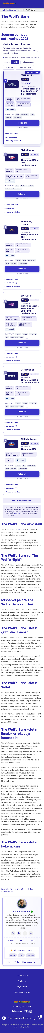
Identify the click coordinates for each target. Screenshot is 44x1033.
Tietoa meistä (22, 976)
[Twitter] (13, 933)
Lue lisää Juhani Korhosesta (20, 962)
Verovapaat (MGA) (24, 67)
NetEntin (21, 529)
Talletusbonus (27, 62)
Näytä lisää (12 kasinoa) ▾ (22, 500)
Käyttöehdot (22, 987)
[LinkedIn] (19, 933)
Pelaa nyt (22, 123)
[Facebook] (25, 933)
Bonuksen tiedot (12, 133)
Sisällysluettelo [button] (7, 889)
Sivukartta (22, 981)
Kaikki (15, 62)
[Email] (31, 933)
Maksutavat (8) (11, 357)
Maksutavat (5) (11, 137)
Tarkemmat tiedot (20, 889)
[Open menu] (39, 4)
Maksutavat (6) (11, 283)
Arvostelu (9, 892)
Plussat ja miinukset (13, 141)
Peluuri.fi (17, 514)
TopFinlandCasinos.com (10, 10)
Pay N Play (9, 67)
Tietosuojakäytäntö (22, 992)
